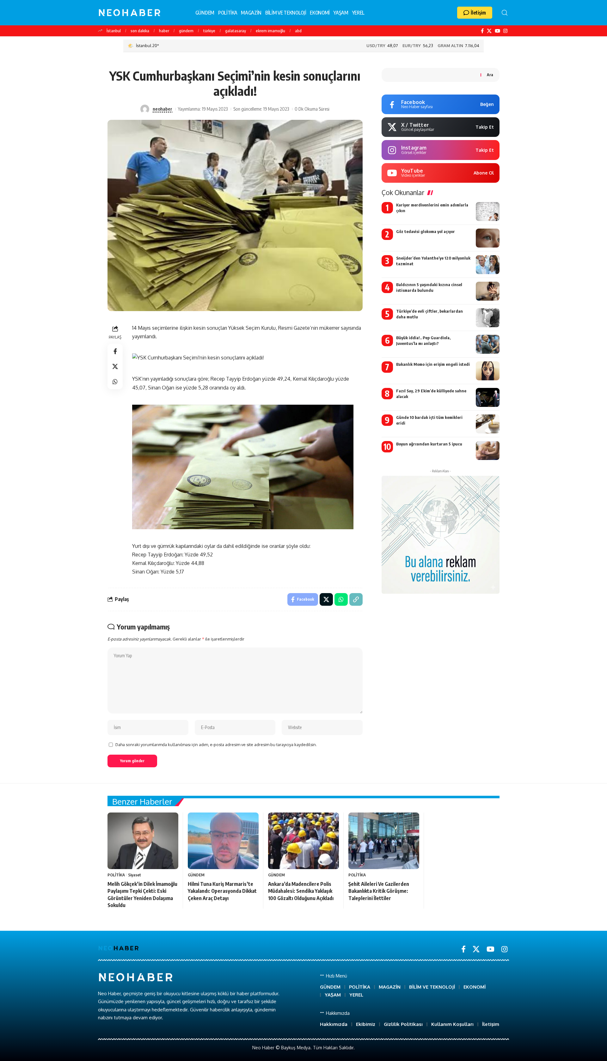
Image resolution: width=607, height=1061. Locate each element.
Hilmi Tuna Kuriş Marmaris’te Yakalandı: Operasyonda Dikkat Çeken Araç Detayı (222, 891)
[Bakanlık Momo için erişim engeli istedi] (488, 370)
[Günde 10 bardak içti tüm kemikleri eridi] (488, 423)
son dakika (140, 30)
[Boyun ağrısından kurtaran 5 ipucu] (488, 450)
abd (298, 30)
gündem (186, 30)
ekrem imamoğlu (270, 30)
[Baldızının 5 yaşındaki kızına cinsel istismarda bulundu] (488, 291)
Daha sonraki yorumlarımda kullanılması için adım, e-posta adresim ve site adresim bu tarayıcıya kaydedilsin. (216, 744)
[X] (489, 31)
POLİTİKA (116, 874)
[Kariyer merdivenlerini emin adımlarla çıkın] (488, 211)
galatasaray (235, 30)
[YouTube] (497, 31)
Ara (490, 74)
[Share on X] (115, 366)
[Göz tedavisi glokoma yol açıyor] (488, 238)
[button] (474, 13)
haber (164, 30)
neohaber (162, 109)
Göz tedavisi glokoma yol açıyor (425, 231)
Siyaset (134, 874)
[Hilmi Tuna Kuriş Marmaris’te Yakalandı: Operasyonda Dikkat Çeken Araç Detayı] (223, 841)
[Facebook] (482, 31)
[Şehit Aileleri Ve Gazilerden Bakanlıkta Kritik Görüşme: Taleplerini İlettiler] (383, 841)
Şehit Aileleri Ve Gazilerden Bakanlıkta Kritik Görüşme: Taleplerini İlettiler (378, 891)
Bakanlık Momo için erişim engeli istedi (433, 364)
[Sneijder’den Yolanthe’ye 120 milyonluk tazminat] (488, 264)
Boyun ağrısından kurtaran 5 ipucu (429, 443)
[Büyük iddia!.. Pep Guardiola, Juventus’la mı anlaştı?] (488, 344)
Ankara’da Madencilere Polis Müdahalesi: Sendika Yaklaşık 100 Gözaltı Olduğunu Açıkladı (301, 891)
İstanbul (114, 30)
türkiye (209, 30)
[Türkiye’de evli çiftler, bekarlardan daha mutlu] (488, 317)
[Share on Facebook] (115, 351)
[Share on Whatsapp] (115, 381)
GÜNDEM (196, 874)
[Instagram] (505, 31)
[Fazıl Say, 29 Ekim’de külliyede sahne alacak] (488, 397)
